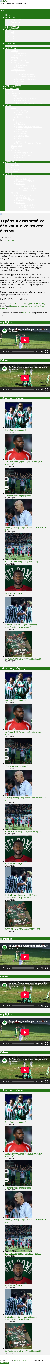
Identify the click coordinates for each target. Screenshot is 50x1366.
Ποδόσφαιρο (8, 240)
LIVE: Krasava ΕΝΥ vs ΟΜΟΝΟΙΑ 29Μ (23, 659)
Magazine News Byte (23, 1360)
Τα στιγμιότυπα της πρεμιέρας (18, 496)
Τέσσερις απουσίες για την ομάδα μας (29, 303)
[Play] (3, 351)
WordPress (4, 1363)
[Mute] (42, 351)
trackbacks (26, 313)
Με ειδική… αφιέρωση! (15, 430)
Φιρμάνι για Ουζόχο (13, 593)
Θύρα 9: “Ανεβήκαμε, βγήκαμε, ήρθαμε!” (23, 561)
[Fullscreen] (46, 351)
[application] (25, 340)
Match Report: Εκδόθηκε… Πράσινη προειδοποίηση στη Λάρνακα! (21, 626)
